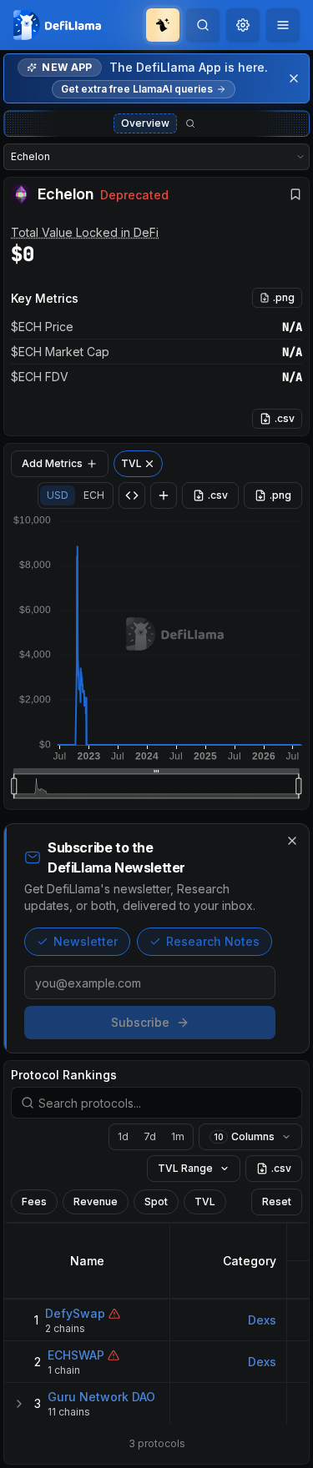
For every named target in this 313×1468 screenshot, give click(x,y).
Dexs (262, 1320)
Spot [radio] (156, 1201)
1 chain (64, 1370)
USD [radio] (57, 495)
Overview (145, 123)
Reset (276, 1201)
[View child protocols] (19, 1403)
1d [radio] (123, 1136)
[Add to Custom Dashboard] (163, 495)
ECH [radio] (93, 495)
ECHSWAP (76, 1355)
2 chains (65, 1328)
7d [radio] (150, 1136)
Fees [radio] (34, 1201)
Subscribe (140, 1022)
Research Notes (213, 941)
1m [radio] (177, 1136)
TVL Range (185, 1168)
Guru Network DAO (101, 1397)
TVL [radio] (204, 1201)
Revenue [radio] (95, 1201)
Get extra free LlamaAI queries (137, 89)
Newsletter (85, 941)
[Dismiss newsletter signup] (292, 841)
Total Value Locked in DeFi (85, 232)
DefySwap (75, 1313)
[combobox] (243, 25)
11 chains (69, 1411)
